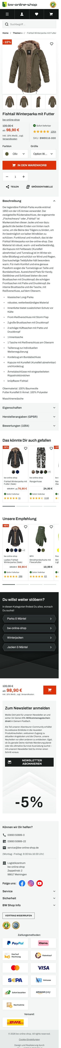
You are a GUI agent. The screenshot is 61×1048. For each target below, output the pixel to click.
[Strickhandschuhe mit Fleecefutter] (41, 536)
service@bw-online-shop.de (23, 847)
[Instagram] (31, 883)
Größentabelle (42, 187)
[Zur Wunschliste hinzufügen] (51, 43)
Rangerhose (36, 481)
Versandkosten (10, 139)
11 (19, 498)
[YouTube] (39, 883)
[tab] (9, 506)
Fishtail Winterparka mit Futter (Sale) (15, 482)
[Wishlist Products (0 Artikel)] (36, 14)
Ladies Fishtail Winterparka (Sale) (13, 561)
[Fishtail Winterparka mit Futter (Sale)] (15, 458)
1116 (46, 498)
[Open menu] (7, 14)
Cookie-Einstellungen (29, 1039)
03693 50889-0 (16, 835)
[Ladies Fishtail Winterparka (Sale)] (15, 536)
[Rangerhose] (41, 458)
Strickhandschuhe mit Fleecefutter (40, 561)
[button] (29, 891)
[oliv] (29, 66)
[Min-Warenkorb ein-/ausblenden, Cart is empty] (51, 14)
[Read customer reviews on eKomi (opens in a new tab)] (53, 4)
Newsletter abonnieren (32, 762)
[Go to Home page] (22, 4)
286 (20, 576)
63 (45, 576)
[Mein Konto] (22, 14)
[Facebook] (22, 883)
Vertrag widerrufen (18, 915)
